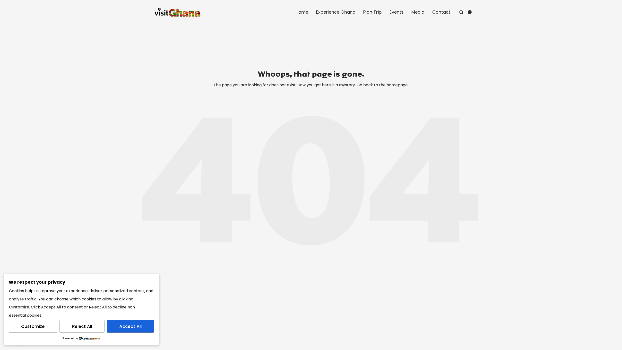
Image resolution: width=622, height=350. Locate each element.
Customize (33, 326)
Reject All (82, 326)
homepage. (397, 85)
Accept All (130, 326)
